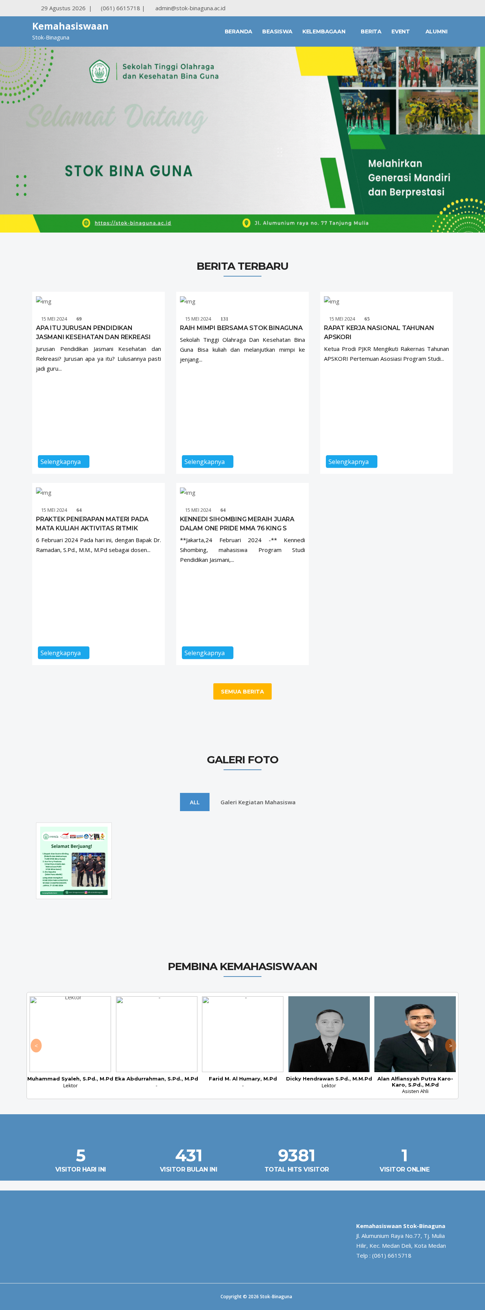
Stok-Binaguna (276, 1296)
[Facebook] (406, 8)
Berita (371, 31)
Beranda (239, 31)
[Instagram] (421, 8)
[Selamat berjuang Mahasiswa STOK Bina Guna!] (74, 893)
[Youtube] (436, 8)
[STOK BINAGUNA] (450, 8)
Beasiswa (277, 31)
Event (401, 31)
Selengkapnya (61, 462)
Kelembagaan (324, 31)
